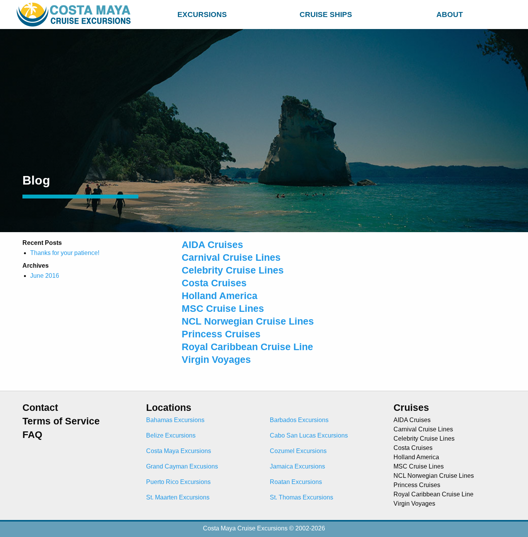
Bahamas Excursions (175, 420)
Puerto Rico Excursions (178, 482)
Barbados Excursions (299, 420)
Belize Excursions (171, 435)
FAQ (32, 435)
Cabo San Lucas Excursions (309, 435)
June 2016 (44, 275)
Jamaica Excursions (297, 466)
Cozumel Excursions (298, 451)
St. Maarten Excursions (177, 497)
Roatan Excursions (296, 482)
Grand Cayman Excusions (182, 466)
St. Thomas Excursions (301, 497)
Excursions (202, 14)
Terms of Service (61, 421)
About (449, 14)
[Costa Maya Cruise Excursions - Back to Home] (75, 14)
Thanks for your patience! (64, 253)
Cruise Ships (326, 14)
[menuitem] (202, 13)
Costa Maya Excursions (178, 451)
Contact (40, 407)
